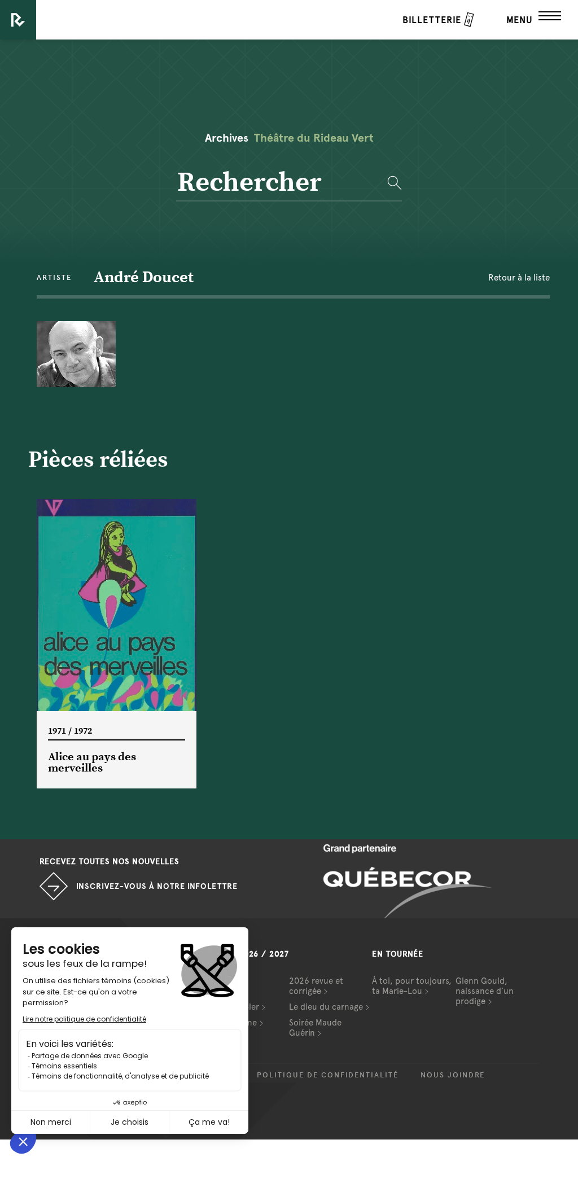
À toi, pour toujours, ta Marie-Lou (412, 986)
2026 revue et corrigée (316, 986)
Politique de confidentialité (328, 1075)
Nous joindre (453, 1075)
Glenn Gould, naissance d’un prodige (485, 991)
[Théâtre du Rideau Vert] (18, 20)
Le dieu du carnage (326, 1007)
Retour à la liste (519, 278)
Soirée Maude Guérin (315, 1028)
